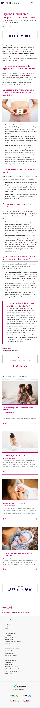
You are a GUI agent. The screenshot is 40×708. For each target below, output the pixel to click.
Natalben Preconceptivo (12, 648)
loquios (25, 310)
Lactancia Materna (11, 637)
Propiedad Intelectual (11, 666)
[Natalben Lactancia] (26, 701)
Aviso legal (8, 664)
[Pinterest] (26, 36)
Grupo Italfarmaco (11, 660)
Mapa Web (8, 673)
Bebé (6, 628)
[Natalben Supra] (26, 695)
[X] (22, 36)
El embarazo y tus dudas (13, 641)
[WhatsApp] (30, 36)
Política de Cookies (11, 671)
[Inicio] (10, 3)
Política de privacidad (12, 669)
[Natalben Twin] (13, 701)
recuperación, (26, 75)
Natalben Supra (10, 651)
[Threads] (18, 36)
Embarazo (8, 624)
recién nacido (6, 49)
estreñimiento (25, 244)
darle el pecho (16, 49)
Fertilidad (8, 620)
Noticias (7, 643)
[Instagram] (9, 36)
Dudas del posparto (10, 412)
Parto (6, 626)
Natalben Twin (9, 653)
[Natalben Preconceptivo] (13, 695)
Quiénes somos (9, 662)
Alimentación (9, 639)
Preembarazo (9, 622)
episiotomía (16, 58)
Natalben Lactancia (11, 655)
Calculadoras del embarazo (10, 634)
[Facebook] (13, 36)
